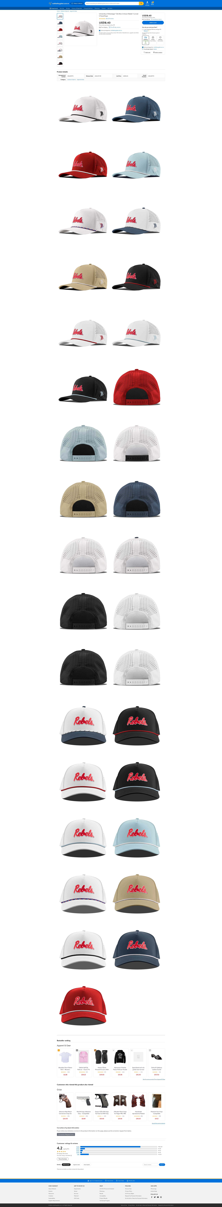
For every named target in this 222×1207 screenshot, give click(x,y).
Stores (75, 1191)
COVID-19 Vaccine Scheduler (107, 1189)
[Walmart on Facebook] (152, 1197)
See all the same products (158, 1123)
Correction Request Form (66, 1134)
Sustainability (52, 1198)
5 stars (77, 1146)
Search (162, 1164)
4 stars (77, 1148)
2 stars (77, 1152)
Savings (68, 8)
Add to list (147, 52)
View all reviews (63, 1159)
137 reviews (111, 18)
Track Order (121, 1180)
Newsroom (51, 1193)
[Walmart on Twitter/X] (155, 1197)
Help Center (110, 1180)
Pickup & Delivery (88, 8)
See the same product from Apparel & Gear (154, 1079)
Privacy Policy (128, 1191)
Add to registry (158, 52)
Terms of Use (128, 1189)
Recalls (101, 1193)
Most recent (66, 1164)
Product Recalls (103, 1198)
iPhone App (153, 1189)
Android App (154, 1191)
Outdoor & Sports (65, 11)
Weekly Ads (132, 1180)
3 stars (77, 1150)
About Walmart (52, 1189)
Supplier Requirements (54, 1200)
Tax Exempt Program (105, 1200)
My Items (110, 8)
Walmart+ (76, 1196)
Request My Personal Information (133, 1196)
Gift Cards (76, 1198)
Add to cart (153, 23)
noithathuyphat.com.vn (116, 30)
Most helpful (87, 1164)
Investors (51, 1196)
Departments (54, 8)
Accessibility (103, 1196)
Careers (104, 8)
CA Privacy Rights (129, 1193)
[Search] (141, 3)
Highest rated (76, 1164)
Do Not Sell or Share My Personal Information (136, 1198)
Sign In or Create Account (96, 1180)
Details (155, 49)
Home (58, 11)
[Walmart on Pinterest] (161, 1197)
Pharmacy (97, 8)
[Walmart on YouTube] (158, 1197)
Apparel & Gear (73, 11)
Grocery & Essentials (77, 8)
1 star (78, 1154)
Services (62, 8)
